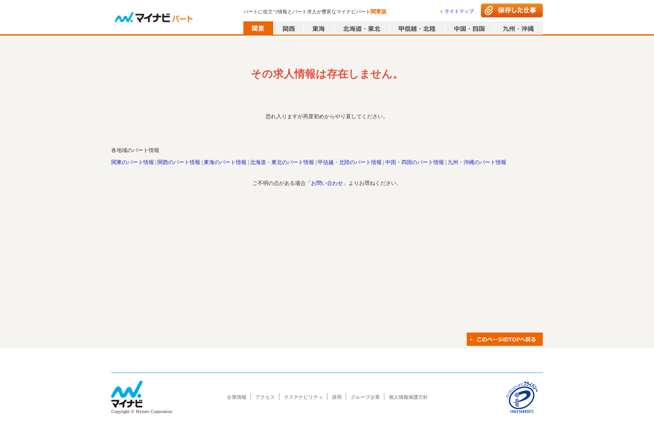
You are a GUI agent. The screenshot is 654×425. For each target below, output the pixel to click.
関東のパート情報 (132, 162)
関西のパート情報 (178, 162)
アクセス (265, 397)
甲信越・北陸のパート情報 (350, 162)
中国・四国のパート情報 (414, 162)
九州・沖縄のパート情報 (477, 162)
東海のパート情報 (225, 162)
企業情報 (236, 397)
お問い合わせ (327, 183)
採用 (337, 397)
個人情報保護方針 (408, 397)
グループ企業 (365, 397)
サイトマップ (459, 11)
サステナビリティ (303, 397)
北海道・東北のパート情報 (282, 162)
